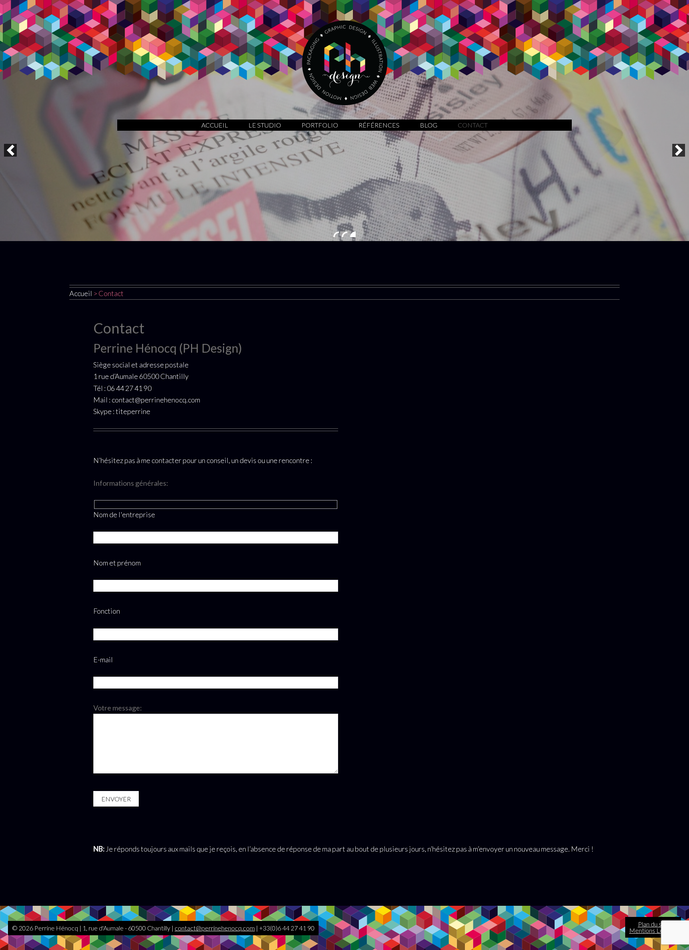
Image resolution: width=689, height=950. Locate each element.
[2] (344, 234)
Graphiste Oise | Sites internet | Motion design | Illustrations (345, 63)
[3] (353, 234)
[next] (678, 150)
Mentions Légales (653, 930)
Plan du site (653, 924)
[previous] (10, 150)
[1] (336, 234)
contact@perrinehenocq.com (215, 928)
